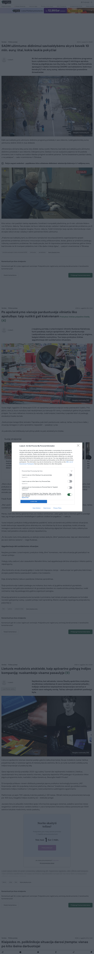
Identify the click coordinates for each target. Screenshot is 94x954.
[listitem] (47, 471)
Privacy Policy (57, 508)
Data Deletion (37, 508)
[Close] (79, 446)
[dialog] (47, 477)
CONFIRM (33, 501)
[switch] (69, 475)
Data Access (47, 508)
